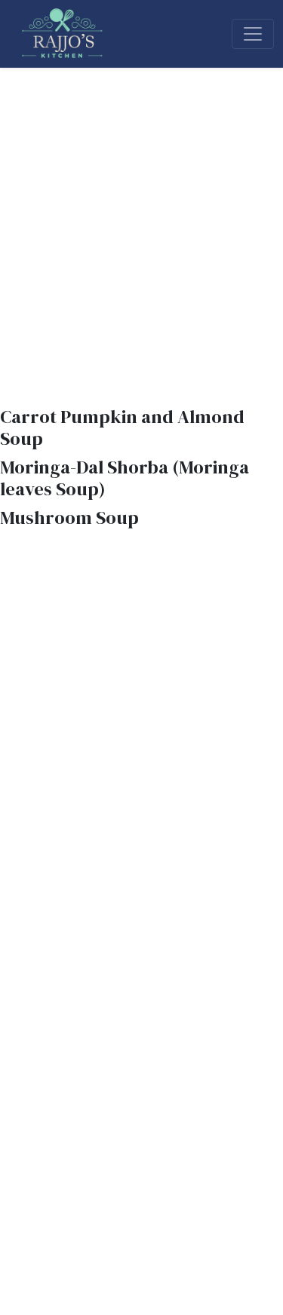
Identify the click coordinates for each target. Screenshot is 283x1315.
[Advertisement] (141, 216)
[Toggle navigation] (253, 34)
